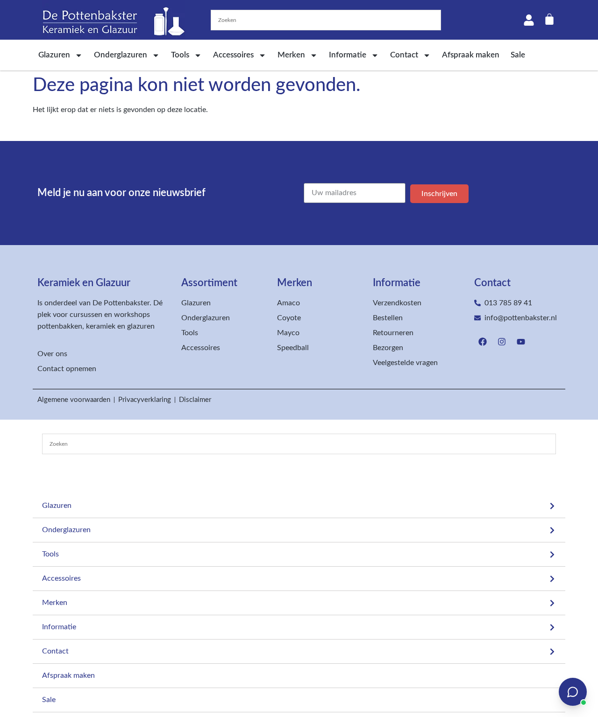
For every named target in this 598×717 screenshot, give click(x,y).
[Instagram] (501, 341)
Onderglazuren (120, 55)
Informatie (347, 55)
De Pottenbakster (121, 303)
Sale (518, 55)
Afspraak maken (470, 55)
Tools (180, 55)
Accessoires (233, 55)
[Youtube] (521, 341)
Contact (404, 55)
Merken (291, 55)
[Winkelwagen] (549, 19)
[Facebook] (482, 341)
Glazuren (54, 55)
